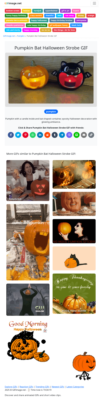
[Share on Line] (77, 135)
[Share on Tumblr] (55, 135)
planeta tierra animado (16, 20)
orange (91, 15)
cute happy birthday (36, 25)
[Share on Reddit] (47, 135)
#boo (11, 198)
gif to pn (65, 10)
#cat (57, 267)
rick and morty (13, 30)
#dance (12, 312)
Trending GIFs (42, 386)
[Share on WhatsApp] (33, 135)
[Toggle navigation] (94, 3)
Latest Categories (75, 386)
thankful (50, 15)
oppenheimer (51, 10)
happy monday (31, 30)
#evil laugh (13, 193)
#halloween (14, 189)
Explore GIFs (11, 386)
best (59, 15)
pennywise (81, 20)
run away (69, 15)
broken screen (12, 10)
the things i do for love (64, 30)
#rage (57, 240)
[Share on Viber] (69, 135)
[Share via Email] (84, 135)
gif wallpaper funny (59, 25)
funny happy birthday (16, 15)
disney (81, 15)
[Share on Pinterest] (25, 135)
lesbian (26, 10)
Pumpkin (21, 36)
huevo (76, 10)
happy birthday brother (62, 20)
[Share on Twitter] (18, 135)
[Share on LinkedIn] (40, 135)
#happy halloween (17, 354)
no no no (46, 30)
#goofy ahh (13, 277)
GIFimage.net (9, 36)
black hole (76, 25)
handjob (37, 10)
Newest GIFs (58, 386)
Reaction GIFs (26, 386)
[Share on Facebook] (11, 135)
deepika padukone (14, 25)
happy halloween (39, 20)
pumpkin (51, 111)
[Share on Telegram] (62, 135)
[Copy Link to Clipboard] (91, 135)
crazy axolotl (36, 15)
